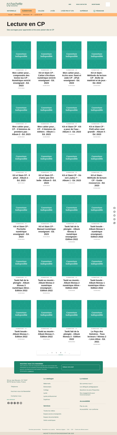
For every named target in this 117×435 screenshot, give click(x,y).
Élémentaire (18, 14)
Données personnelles (35, 429)
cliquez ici (31, 371)
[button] (69, 4)
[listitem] (8, 403)
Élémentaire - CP (27, 14)
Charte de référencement (81, 429)
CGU (68, 429)
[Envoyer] (98, 367)
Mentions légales (60, 429)
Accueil (10, 14)
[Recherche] (108, 4)
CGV (72, 429)
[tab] (12, 11)
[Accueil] (14, 4)
